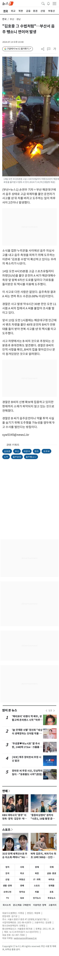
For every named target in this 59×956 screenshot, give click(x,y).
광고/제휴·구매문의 (22, 905)
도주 (6, 457)
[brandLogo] (7, 3)
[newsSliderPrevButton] (46, 710)
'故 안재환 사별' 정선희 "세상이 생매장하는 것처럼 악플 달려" (27, 733)
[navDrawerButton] (54, 3)
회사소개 (7, 905)
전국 (4, 19)
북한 (37, 873)
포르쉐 (46, 451)
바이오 (51, 879)
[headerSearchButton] (43, 3)
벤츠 (36, 451)
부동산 (22, 879)
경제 (37, 867)
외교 (22, 873)
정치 (7, 867)
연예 (5, 791)
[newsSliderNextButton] (54, 710)
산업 (7, 879)
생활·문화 (7, 885)
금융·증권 (51, 873)
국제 (52, 867)
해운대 (27, 451)
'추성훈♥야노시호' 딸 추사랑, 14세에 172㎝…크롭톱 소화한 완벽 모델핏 (27, 747)
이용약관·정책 (39, 905)
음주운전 (17, 457)
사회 (22, 867)
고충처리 (52, 905)
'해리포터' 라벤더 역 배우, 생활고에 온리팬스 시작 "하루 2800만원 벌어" (27, 720)
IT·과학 (37, 879)
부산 (17, 451)
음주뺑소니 (31, 457)
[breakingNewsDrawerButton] (48, 3)
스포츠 (6, 829)
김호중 (7, 451)
